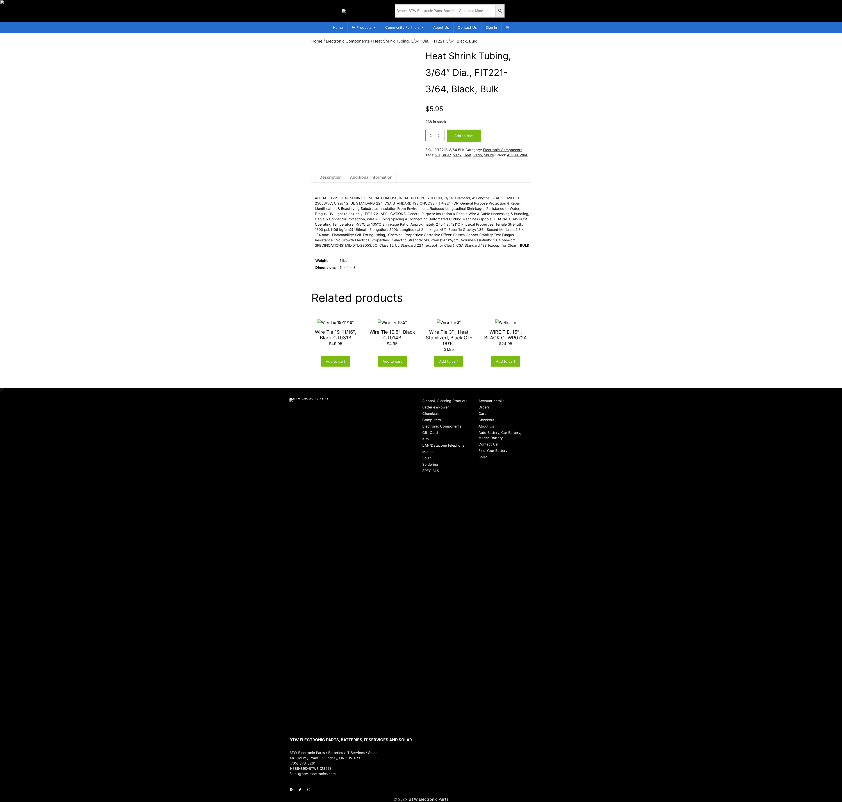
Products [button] (364, 27)
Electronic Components (348, 41)
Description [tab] (330, 177)
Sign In (491, 27)
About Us (441, 27)
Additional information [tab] (371, 177)
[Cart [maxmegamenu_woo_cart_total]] (507, 27)
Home (338, 27)
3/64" (446, 155)
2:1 (437, 155)
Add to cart (464, 136)
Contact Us (467, 27)
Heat (467, 155)
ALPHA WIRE (517, 155)
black (457, 155)
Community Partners (402, 27)
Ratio (477, 155)
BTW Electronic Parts (428, 799)
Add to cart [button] (335, 361)
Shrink (489, 155)
